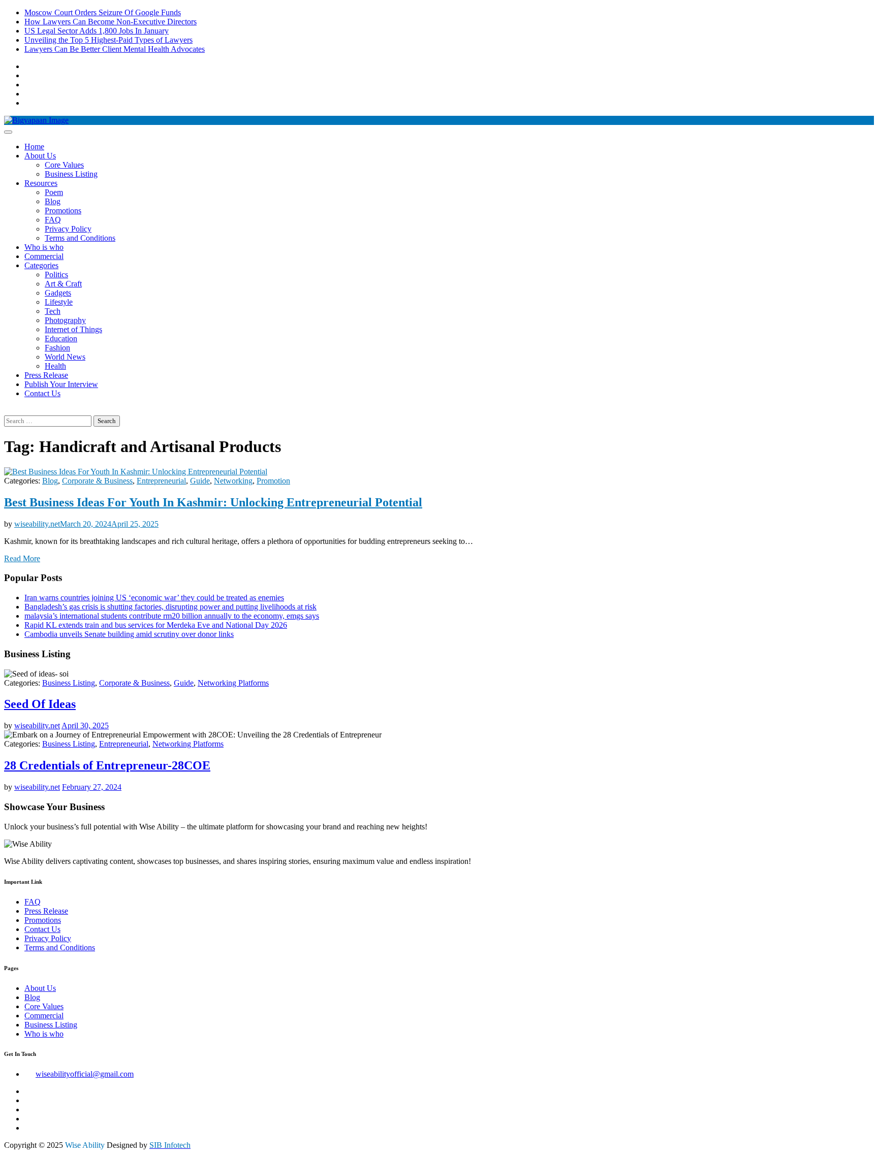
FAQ (53, 219)
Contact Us (42, 393)
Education (61, 338)
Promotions (63, 210)
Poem (54, 192)
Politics (56, 274)
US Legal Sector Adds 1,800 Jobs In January (96, 30)
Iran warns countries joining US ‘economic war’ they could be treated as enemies (154, 597)
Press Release (46, 375)
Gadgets (58, 292)
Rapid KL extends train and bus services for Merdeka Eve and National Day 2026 (155, 625)
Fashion (57, 347)
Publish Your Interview (61, 384)
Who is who (44, 247)
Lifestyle (59, 302)
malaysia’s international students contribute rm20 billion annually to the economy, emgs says (171, 616)
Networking (233, 480)
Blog (52, 201)
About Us (40, 155)
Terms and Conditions (80, 238)
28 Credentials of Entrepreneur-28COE (107, 765)
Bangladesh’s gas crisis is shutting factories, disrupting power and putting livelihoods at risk (170, 606)
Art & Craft (63, 283)
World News (65, 356)
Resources (40, 183)
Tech (52, 311)
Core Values (64, 164)
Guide (200, 480)
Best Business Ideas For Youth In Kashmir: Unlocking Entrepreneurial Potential (213, 502)
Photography (65, 320)
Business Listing (71, 174)
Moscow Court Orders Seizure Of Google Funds (102, 12)
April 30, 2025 (85, 725)
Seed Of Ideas (40, 704)
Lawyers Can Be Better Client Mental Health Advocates (114, 49)
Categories (41, 265)
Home (34, 146)
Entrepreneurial (161, 480)
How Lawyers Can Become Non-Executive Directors (110, 21)
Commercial (44, 256)
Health (55, 366)
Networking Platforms (233, 683)
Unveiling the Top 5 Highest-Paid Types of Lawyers (108, 40)
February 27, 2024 (91, 787)
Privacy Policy (68, 228)
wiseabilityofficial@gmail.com (85, 1074)
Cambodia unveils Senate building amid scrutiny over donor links (129, 634)
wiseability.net (37, 524)
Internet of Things (73, 329)
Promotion (273, 480)
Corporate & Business (97, 480)
